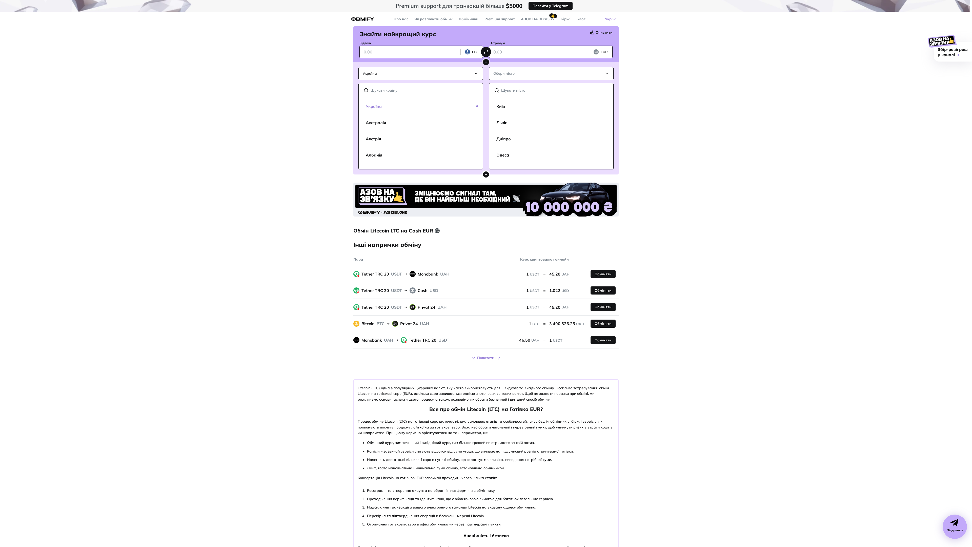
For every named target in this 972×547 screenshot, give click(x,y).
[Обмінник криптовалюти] (362, 19)
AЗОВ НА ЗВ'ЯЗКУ (538, 19)
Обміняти (603, 274)
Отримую (498, 43)
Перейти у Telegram (551, 6)
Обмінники (468, 19)
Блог (581, 19)
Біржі (566, 19)
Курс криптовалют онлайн (544, 259)
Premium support (499, 19)
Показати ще (488, 358)
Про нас (401, 19)
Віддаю (365, 43)
